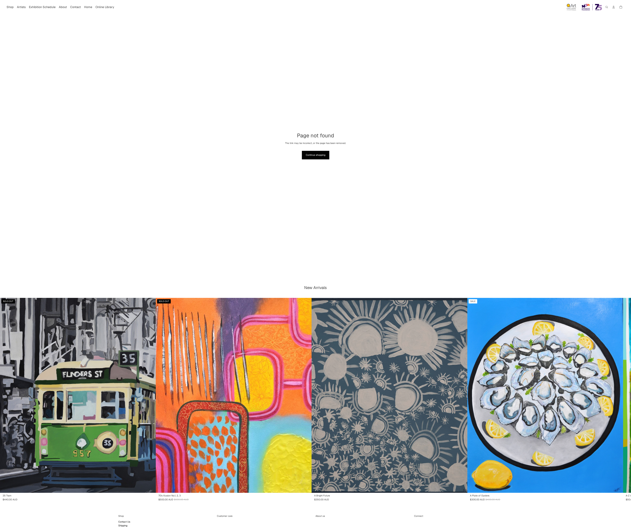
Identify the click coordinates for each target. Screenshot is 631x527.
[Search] (606, 7)
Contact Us (124, 521)
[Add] (462, 488)
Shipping (122, 525)
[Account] (613, 7)
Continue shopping (315, 154)
